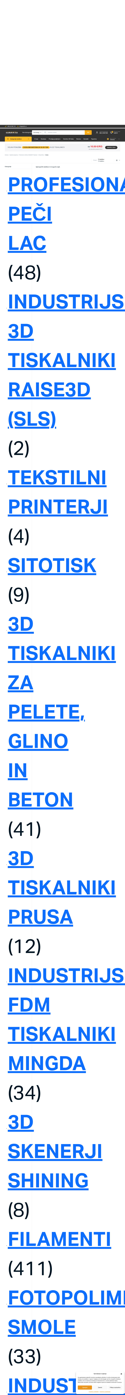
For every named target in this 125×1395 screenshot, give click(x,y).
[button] (121, 1374)
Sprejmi (84, 1387)
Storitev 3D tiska (68, 139)
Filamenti (59, 1240)
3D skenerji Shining (55, 1152)
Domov (6, 155)
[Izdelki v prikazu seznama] (119, 160)
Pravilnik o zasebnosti (105, 1391)
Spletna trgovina (14, 155)
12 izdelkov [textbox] (101, 161)
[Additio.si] (12, 132)
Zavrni (100, 1387)
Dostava (43, 139)
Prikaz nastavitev (115, 1387)
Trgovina (94, 139)
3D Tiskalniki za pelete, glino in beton (62, 712)
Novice (78, 139)
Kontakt (86, 139)
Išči (88, 132)
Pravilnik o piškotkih (94, 1391)
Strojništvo (41, 155)
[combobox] (101, 161)
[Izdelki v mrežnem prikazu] (116, 160)
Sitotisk (52, 566)
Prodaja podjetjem (54, 139)
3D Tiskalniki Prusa (62, 888)
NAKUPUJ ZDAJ (111, 147)
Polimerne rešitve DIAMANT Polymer (28, 155)
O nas (36, 139)
